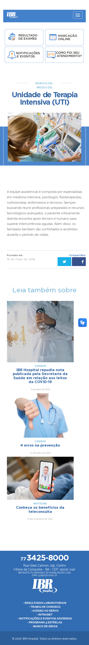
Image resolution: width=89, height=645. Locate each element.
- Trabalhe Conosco (44, 606)
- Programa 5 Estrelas (44, 622)
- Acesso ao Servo (45, 610)
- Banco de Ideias (44, 626)
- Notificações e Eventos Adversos (44, 618)
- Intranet (44, 614)
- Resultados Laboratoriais (44, 602)
